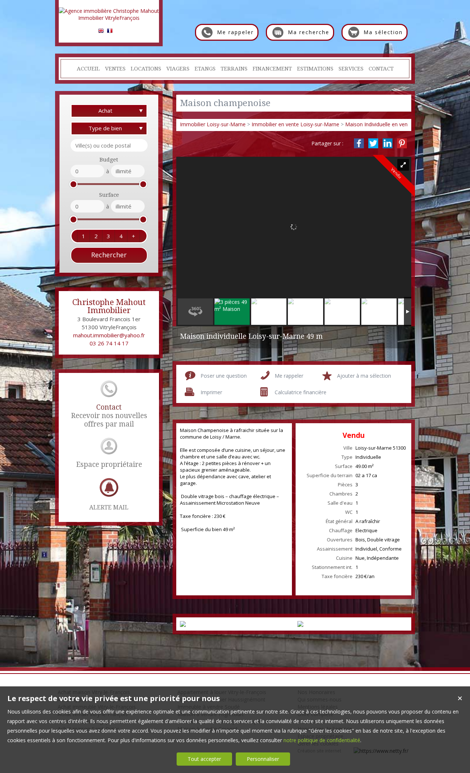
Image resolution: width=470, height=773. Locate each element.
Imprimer (211, 392)
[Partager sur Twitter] (373, 143)
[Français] (109, 31)
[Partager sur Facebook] (359, 143)
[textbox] (109, 145)
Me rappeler (289, 375)
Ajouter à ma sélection (364, 375)
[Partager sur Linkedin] (388, 143)
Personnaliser (263, 758)
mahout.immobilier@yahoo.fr (109, 335)
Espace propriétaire (109, 464)
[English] (101, 31)
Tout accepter (204, 758)
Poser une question (223, 375)
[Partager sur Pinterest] (402, 143)
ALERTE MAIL (109, 507)
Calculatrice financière (300, 392)
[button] (83, 236)
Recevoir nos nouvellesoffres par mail (109, 415)
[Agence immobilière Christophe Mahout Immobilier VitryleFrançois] (109, 17)
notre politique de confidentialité (321, 740)
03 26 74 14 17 (109, 343)
